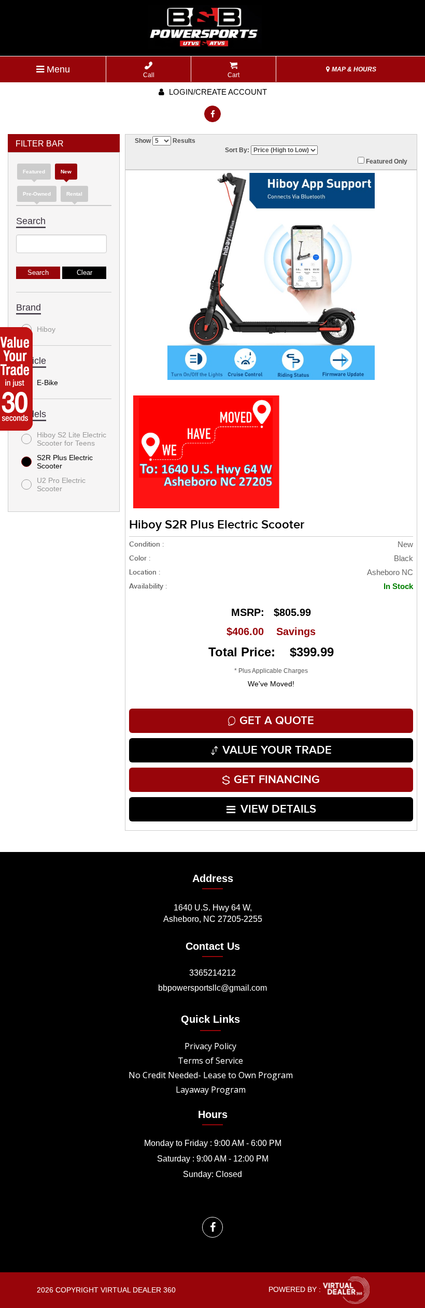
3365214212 (212, 972)
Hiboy (46, 329)
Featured (34, 171)
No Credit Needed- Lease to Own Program (211, 1075)
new (66, 171)
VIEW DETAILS (278, 809)
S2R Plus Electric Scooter (65, 461)
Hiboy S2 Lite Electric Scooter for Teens (71, 439)
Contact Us (213, 946)
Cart (233, 75)
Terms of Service (210, 1060)
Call (148, 75)
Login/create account (217, 91)
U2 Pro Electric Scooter (61, 484)
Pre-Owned (37, 194)
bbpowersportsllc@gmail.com (212, 987)
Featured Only (385, 161)
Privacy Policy (210, 1046)
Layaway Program (211, 1089)
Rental (74, 194)
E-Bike (47, 382)
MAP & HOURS (353, 69)
